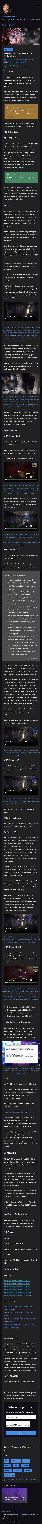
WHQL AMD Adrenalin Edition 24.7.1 (17, 1284)
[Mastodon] (9, 25)
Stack (6, 1521)
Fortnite (25, 1465)
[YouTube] (6, 25)
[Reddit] (13, 25)
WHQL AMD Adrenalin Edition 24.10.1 (17, 1292)
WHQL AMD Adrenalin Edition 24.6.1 (17, 1281)
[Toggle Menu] (38, 5)
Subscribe (21, 1433)
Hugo (8, 1519)
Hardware (8, 49)
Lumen (26, 1461)
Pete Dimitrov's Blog (9, 16)
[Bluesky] (3, 25)
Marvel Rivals (9, 1475)
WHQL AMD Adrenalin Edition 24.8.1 (17, 1286)
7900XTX (18, 1470)
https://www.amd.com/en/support (16, 1112)
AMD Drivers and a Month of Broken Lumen (18, 54)
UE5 (6, 1461)
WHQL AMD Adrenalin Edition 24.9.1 (17, 1289)
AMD (16, 1465)
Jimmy (17, 1521)
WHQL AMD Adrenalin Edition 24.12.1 (17, 1295)
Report (7, 1465)
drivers (27, 1470)
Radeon (7, 1470)
